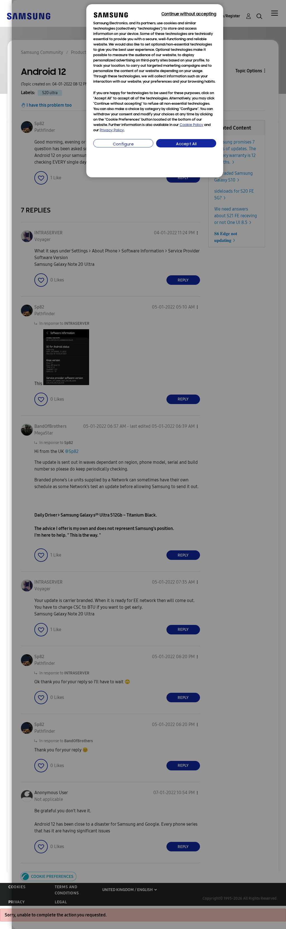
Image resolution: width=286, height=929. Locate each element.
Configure (123, 144)
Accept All (186, 144)
